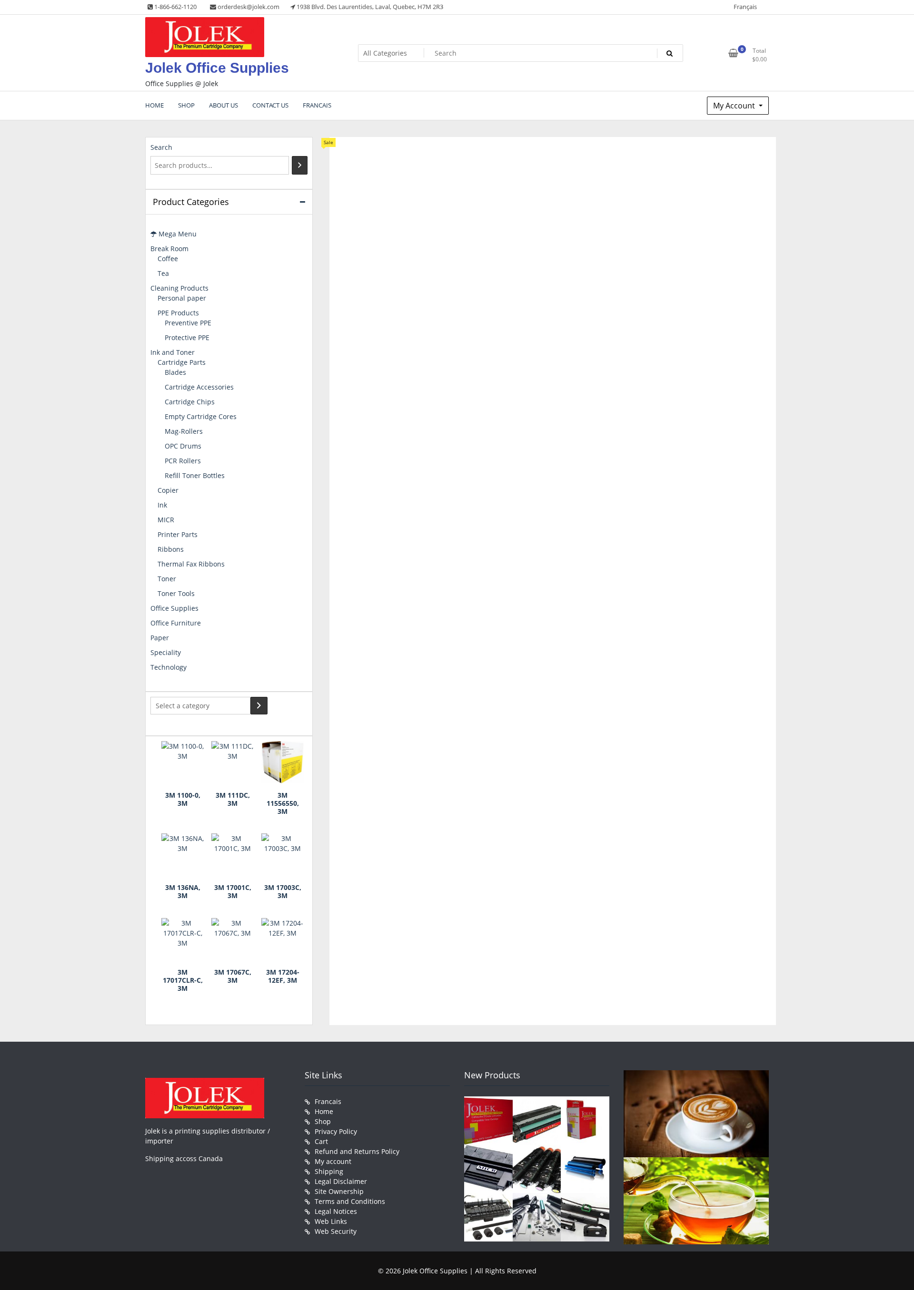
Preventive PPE (188, 322)
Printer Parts (178, 534)
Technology (168, 667)
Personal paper (182, 298)
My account (333, 1161)
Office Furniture (175, 622)
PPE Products (178, 312)
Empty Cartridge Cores (201, 416)
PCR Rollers (183, 460)
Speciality (165, 652)
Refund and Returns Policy (357, 1151)
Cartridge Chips (190, 401)
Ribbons (171, 549)
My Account (735, 105)
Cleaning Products (179, 288)
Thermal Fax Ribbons (191, 563)
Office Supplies (174, 608)
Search (161, 147)
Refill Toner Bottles (195, 475)
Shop (323, 1121)
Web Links (331, 1221)
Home (324, 1111)
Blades (175, 372)
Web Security (336, 1231)
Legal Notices (336, 1211)
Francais (328, 1101)
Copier (168, 490)
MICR (166, 519)
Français (745, 6)
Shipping (329, 1171)
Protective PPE (187, 337)
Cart (321, 1141)
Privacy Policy (336, 1131)
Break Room (169, 248)
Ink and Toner (172, 352)
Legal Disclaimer (341, 1181)
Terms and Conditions (350, 1201)
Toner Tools (176, 593)
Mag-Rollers (184, 431)
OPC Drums (183, 445)
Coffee (168, 258)
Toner (167, 578)
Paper (159, 637)
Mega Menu (177, 233)
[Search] (300, 165)
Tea (163, 273)
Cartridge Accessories (199, 386)
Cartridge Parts (182, 362)
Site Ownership (339, 1191)
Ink (162, 504)
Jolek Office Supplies (217, 68)
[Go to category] (259, 705)
